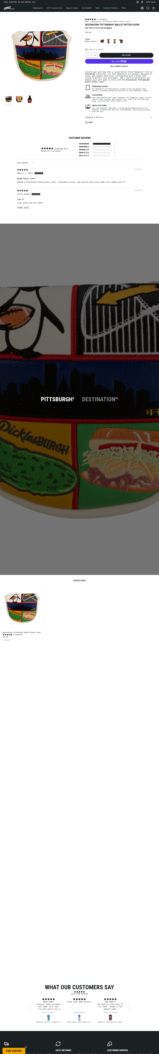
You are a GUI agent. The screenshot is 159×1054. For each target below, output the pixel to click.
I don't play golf (79, 559)
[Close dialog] (104, 491)
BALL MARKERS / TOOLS (79, 532)
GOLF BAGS (79, 551)
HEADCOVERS (79, 523)
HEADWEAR (80, 542)
